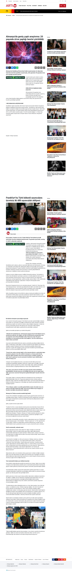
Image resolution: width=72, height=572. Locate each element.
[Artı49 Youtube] (65, 1)
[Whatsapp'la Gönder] (17, 68)
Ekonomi (34, 5)
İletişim (25, 559)
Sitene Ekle (24, 1)
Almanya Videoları (22, 564)
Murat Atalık (13, 234)
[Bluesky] (12, 68)
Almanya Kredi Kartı (34, 564)
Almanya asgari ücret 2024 (12, 565)
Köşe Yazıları (22, 5)
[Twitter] (9, 68)
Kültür (44, 5)
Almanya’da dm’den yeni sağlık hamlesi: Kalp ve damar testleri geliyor (33, 11)
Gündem (40, 5)
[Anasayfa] (6, 1)
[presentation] (10, 11)
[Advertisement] (36, 26)
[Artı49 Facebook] (60, 1)
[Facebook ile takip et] (53, 559)
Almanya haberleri (10, 564)
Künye (22, 559)
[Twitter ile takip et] (56, 559)
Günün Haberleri (15, 1)
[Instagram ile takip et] (61, 559)
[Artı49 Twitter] (62, 1)
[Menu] (61, 6)
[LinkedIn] (15, 68)
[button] (38, 68)
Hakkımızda (17, 559)
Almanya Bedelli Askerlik (59, 564)
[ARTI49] (11, 5)
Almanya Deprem (45, 564)
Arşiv (20, 1)
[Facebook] (7, 68)
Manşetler (10, 1)
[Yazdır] (36, 68)
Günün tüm (62, 11)
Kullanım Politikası (38, 559)
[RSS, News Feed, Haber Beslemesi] (64, 559)
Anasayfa (9, 15)
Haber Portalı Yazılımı (12, 570)
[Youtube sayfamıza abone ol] (59, 559)
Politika (29, 5)
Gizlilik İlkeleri (31, 559)
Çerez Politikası (45, 559)
